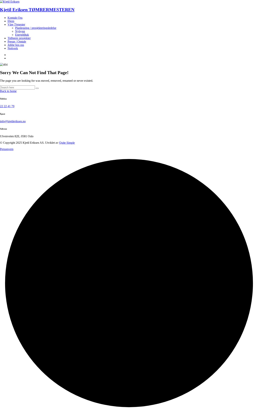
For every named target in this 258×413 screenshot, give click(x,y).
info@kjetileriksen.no (13, 121)
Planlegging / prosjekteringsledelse (35, 28)
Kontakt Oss (15, 17)
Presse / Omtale (17, 41)
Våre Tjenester (16, 24)
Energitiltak (22, 34)
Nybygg (20, 31)
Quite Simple (67, 142)
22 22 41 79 (7, 106)
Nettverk (13, 48)
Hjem (11, 21)
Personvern (6, 149)
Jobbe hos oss (16, 45)
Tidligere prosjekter (19, 38)
